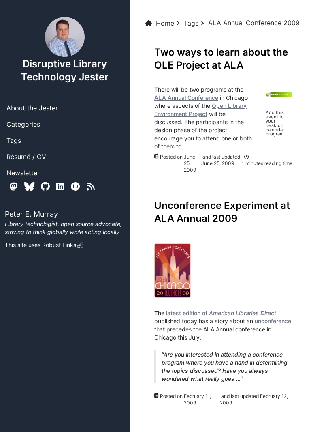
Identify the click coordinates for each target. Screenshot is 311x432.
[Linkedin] (60, 186)
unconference (273, 321)
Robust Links (59, 244)
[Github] (45, 186)
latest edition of (221, 312)
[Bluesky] (29, 186)
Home (165, 23)
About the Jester (32, 108)
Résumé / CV (26, 157)
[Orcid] (75, 186)
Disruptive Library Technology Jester (65, 70)
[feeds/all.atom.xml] (91, 186)
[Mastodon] (14, 186)
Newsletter (23, 173)
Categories (23, 124)
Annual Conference (186, 97)
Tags (13, 140)
